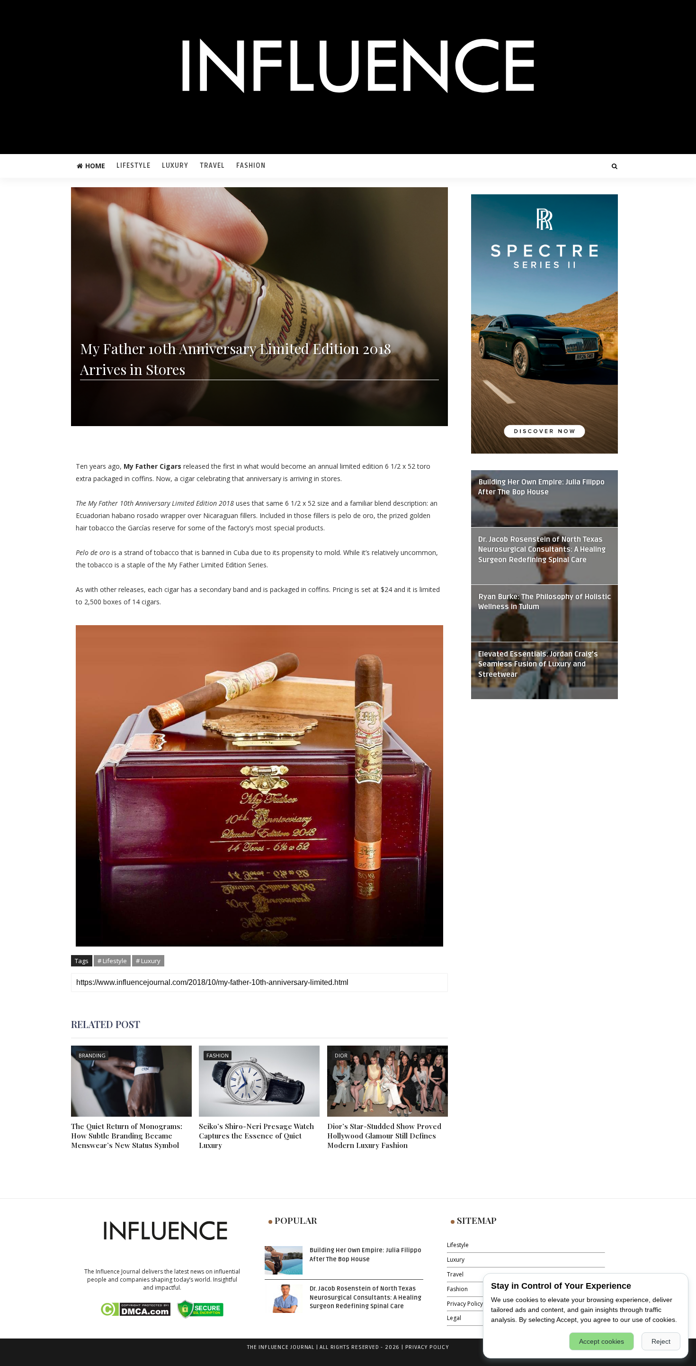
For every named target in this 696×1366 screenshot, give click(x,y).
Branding (92, 1055)
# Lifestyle (112, 960)
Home (95, 165)
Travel (212, 166)
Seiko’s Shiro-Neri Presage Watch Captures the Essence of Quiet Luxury (256, 1135)
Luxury (175, 166)
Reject (660, 1341)
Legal (454, 1318)
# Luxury (148, 960)
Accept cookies (601, 1341)
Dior (341, 1055)
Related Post (105, 1024)
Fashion (251, 166)
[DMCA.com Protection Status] (135, 1308)
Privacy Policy (465, 1304)
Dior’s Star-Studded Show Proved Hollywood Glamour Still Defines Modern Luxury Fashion (384, 1135)
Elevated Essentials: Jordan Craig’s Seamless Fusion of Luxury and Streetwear (538, 665)
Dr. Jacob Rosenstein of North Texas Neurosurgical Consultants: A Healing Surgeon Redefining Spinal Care (542, 550)
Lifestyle (133, 166)
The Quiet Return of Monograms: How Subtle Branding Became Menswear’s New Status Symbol (126, 1135)
